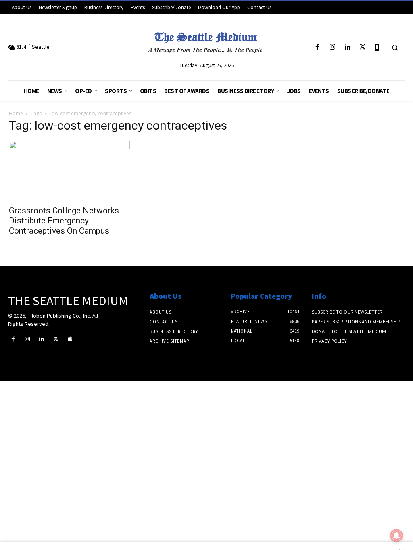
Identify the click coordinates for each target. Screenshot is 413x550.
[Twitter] (362, 47)
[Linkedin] (347, 47)
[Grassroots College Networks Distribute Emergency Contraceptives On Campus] (69, 171)
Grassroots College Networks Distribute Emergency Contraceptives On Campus (64, 221)
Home (16, 113)
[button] (395, 47)
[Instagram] (332, 47)
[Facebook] (317, 47)
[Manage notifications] (396, 535)
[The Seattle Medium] (206, 40)
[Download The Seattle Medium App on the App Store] (377, 47)
